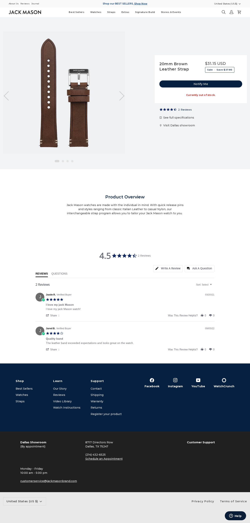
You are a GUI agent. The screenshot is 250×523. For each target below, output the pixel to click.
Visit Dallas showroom (179, 125)
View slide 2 (63, 161)
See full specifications (178, 117)
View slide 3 (67, 161)
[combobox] (204, 284)
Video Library (62, 401)
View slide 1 (57, 161)
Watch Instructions (66, 407)
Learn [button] (57, 381)
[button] (95, 12)
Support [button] (97, 381)
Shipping (97, 395)
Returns (96, 407)
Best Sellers (24, 388)
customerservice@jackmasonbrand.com (48, 481)
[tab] (168, 268)
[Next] (119, 96)
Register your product (106, 414)
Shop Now (140, 3)
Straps (20, 401)
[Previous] (8, 96)
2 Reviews (185, 109)
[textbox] (213, 286)
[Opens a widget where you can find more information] (235, 516)
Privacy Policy (203, 501)
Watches (22, 395)
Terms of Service (233, 501)
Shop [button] (20, 381)
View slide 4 (72, 161)
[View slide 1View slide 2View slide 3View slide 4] (64, 93)
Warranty (97, 401)
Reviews (59, 395)
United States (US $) (226, 3)
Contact (96, 388)
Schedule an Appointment (104, 459)
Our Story (60, 388)
